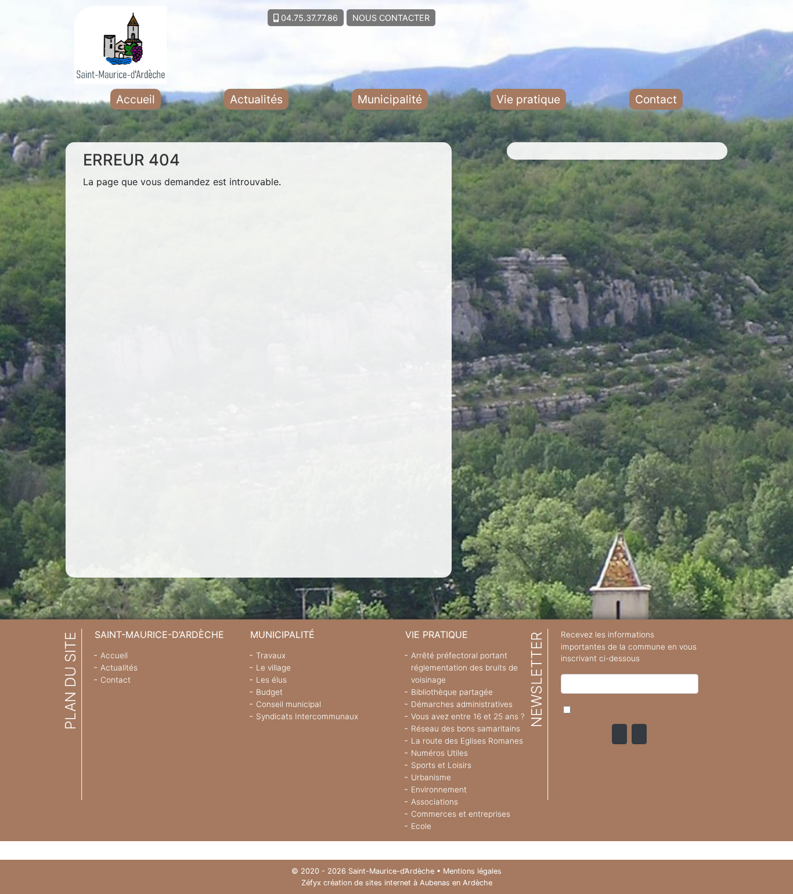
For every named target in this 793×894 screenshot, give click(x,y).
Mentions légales (472, 871)
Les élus (271, 679)
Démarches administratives (462, 704)
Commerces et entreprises (460, 814)
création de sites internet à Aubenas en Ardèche (407, 882)
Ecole (421, 826)
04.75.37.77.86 (308, 18)
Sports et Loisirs (441, 765)
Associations (434, 801)
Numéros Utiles (439, 753)
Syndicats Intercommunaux (307, 716)
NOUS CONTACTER (391, 18)
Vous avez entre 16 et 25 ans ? (468, 716)
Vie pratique (528, 99)
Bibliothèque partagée (452, 692)
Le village (273, 667)
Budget (269, 692)
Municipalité (390, 99)
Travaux (271, 655)
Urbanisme (431, 777)
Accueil (135, 99)
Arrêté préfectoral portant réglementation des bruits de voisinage (464, 667)
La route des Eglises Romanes (467, 740)
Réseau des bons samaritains (465, 728)
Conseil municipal (288, 704)
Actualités (256, 99)
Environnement (439, 789)
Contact (656, 99)
